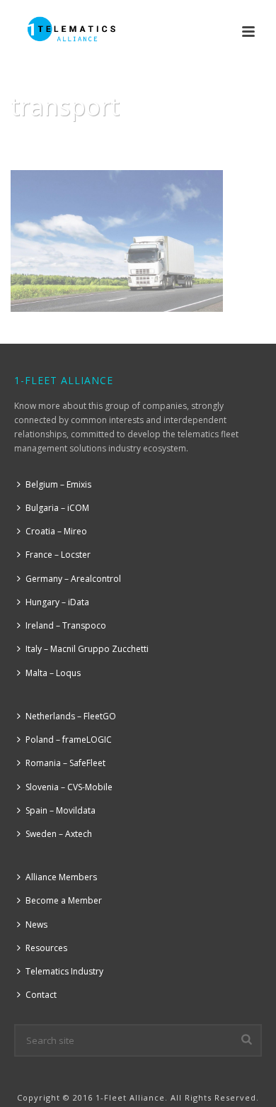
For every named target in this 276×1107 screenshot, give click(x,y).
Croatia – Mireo (56, 531)
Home (83, 142)
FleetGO (124, 142)
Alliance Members (61, 877)
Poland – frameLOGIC (68, 740)
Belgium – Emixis (58, 484)
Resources (46, 948)
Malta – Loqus (53, 673)
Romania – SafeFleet (65, 763)
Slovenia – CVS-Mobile (69, 787)
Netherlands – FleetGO (70, 716)
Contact (41, 995)
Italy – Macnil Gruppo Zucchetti (87, 649)
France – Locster (58, 555)
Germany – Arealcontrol (73, 579)
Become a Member (63, 900)
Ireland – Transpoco (65, 625)
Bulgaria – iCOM (57, 508)
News (36, 924)
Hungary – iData (57, 602)
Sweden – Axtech (58, 834)
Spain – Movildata (60, 810)
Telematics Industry (64, 971)
